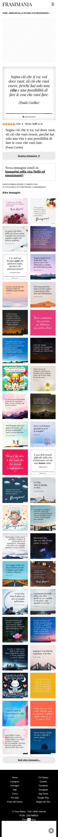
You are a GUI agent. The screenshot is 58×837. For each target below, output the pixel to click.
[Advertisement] (29, 40)
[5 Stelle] (14, 124)
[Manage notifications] (51, 830)
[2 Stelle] (6, 124)
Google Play (43, 798)
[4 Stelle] (11, 124)
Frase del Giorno (15, 802)
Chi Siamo (43, 777)
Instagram (43, 789)
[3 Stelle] (9, 124)
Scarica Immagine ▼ (29, 156)
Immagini (14, 785)
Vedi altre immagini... (29, 760)
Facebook (43, 785)
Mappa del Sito (43, 802)
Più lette (15, 798)
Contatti (43, 781)
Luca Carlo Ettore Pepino (18, 187)
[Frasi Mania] (17, 4)
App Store (43, 793)
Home (15, 777)
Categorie (14, 781)
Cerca (15, 793)
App (15, 789)
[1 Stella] (3, 124)
